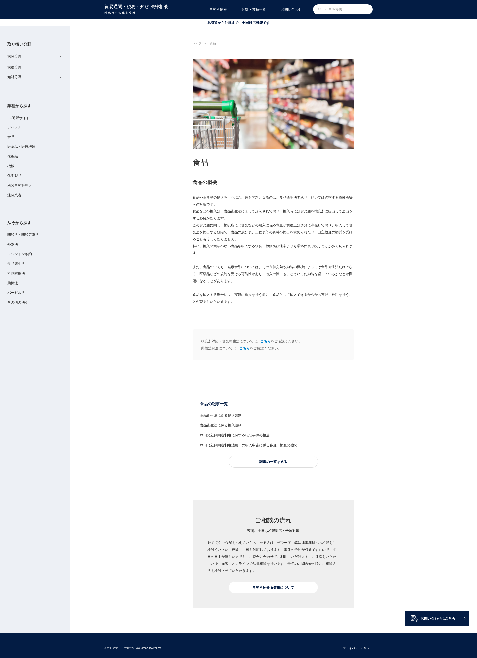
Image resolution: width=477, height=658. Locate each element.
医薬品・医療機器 (21, 147)
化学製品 (14, 176)
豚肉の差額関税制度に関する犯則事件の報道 (235, 435)
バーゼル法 (16, 293)
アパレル (14, 127)
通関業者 (14, 195)
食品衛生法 (16, 264)
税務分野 (14, 67)
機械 (10, 166)
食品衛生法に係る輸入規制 (221, 425)
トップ (197, 43)
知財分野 (14, 77)
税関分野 (14, 56)
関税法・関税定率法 (23, 235)
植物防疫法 (16, 273)
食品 (10, 137)
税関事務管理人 (19, 185)
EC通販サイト (18, 118)
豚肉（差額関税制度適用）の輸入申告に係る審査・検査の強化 (248, 445)
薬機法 (12, 283)
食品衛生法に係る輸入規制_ (222, 415)
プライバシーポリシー (358, 648)
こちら (265, 341)
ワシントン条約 (19, 254)
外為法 (12, 244)
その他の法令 (17, 302)
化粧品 (12, 156)
